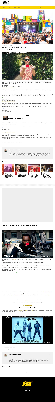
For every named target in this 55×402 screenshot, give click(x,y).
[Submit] (11, 49)
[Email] (17, 349)
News (19, 7)
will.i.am (19, 310)
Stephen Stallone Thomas (15, 149)
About (26, 390)
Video (7, 87)
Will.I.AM (14, 259)
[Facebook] (45, 7)
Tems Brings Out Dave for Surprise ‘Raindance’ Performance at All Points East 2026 (9, 176)
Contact (29, 390)
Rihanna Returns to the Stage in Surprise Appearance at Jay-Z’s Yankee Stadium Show (47, 176)
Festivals (6, 173)
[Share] (9, 49)
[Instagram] (48, 7)
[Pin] (7, 49)
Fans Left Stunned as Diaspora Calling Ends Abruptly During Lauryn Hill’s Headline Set (34, 176)
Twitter (13, 87)
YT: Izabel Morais (27, 305)
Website (3, 87)
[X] (46, 7)
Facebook (10, 87)
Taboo (26, 310)
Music (4, 7)
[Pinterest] (28, 388)
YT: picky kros (27, 300)
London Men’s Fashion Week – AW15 (16, 118)
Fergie (32, 310)
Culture (14, 7)
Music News (3, 45)
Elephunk (6, 263)
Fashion (9, 7)
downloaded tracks (36, 293)
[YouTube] (50, 7)
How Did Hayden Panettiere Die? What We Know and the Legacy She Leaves (22, 175)
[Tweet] (8, 349)
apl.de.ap (22, 310)
